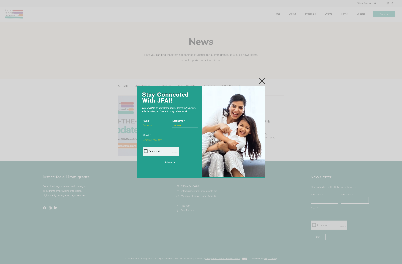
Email (146, 135)
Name (146, 121)
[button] (262, 81)
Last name (177, 121)
